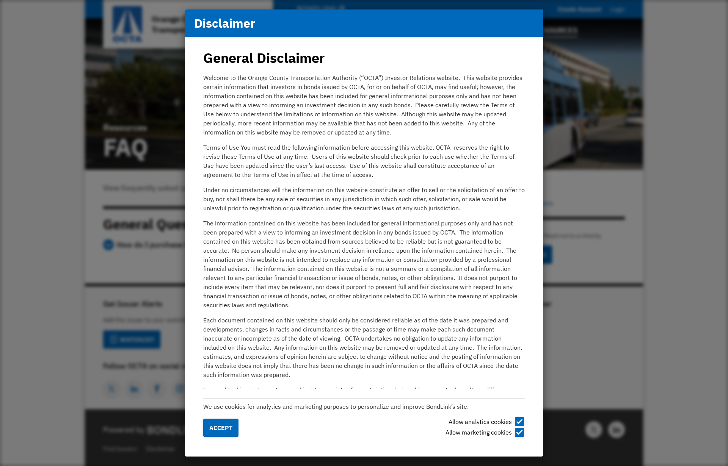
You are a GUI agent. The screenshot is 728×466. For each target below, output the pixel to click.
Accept (220, 428)
